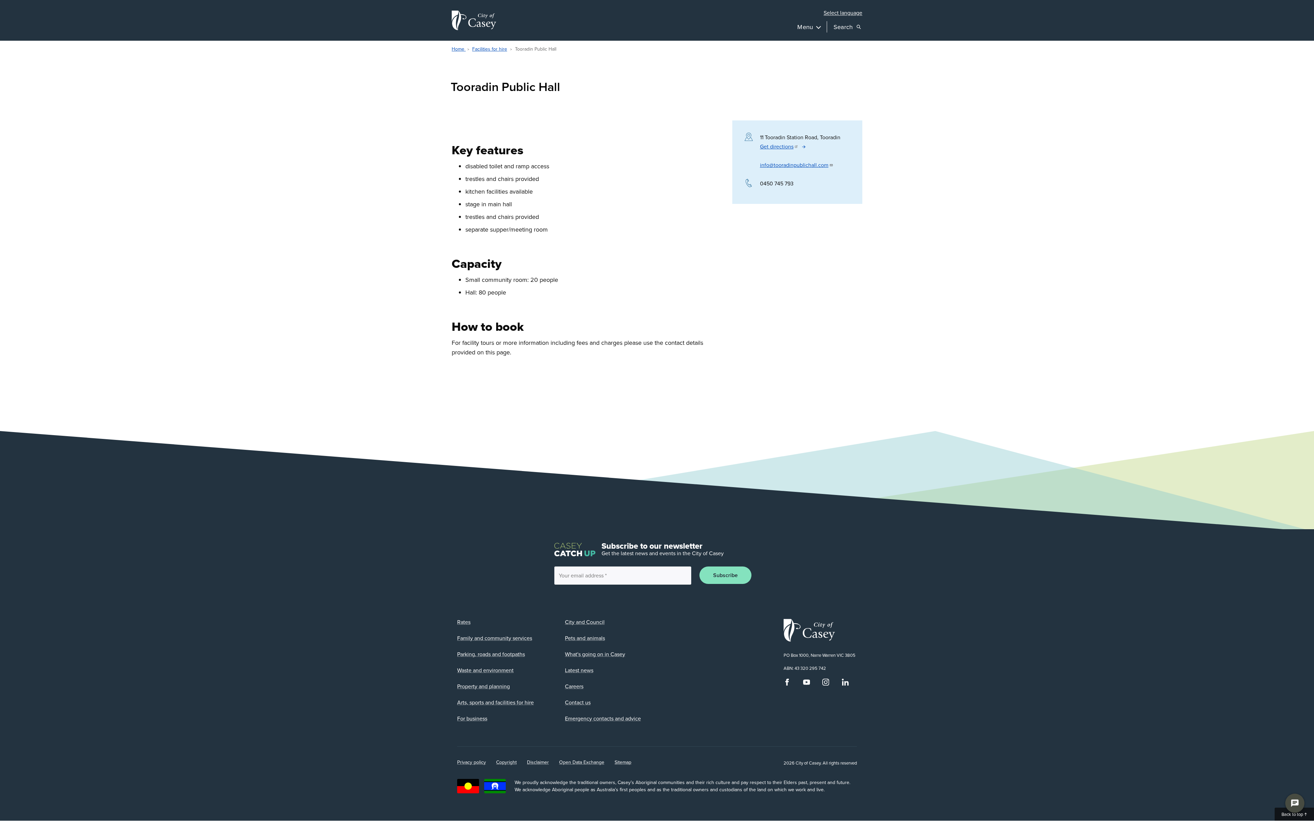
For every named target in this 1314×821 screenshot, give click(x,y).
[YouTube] (806, 684)
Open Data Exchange (581, 762)
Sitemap (623, 762)
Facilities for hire (489, 48)
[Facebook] (787, 684)
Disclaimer (538, 762)
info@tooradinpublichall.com (794, 165)
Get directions (777, 146)
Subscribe (725, 575)
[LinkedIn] (845, 684)
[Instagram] (825, 684)
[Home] (474, 20)
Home (459, 48)
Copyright (506, 762)
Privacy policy (471, 762)
